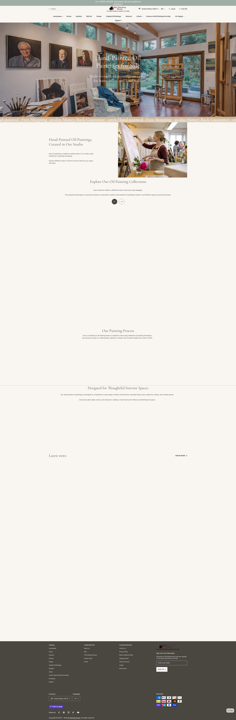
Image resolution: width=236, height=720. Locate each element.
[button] (114, 201)
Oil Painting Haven (74, 718)
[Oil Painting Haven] (118, 9)
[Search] (50, 8)
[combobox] (56, 8)
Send (118, 622)
